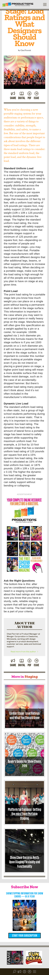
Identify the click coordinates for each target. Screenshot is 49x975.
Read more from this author (24, 652)
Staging (31, 676)
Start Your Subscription (24, 935)
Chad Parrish (25, 50)
